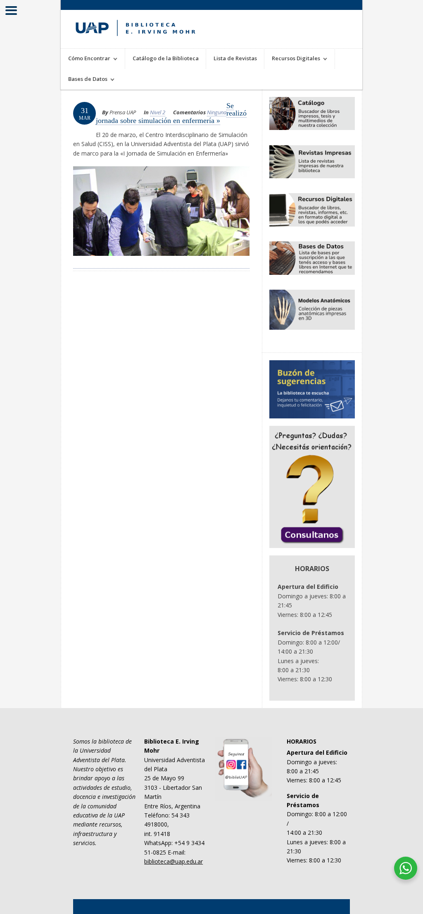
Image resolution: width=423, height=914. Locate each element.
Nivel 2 (157, 112)
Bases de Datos (84, 80)
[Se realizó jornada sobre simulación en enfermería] (161, 264)
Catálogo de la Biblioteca (166, 58)
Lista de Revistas (235, 58)
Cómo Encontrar (85, 59)
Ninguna (216, 112)
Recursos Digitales (292, 59)
